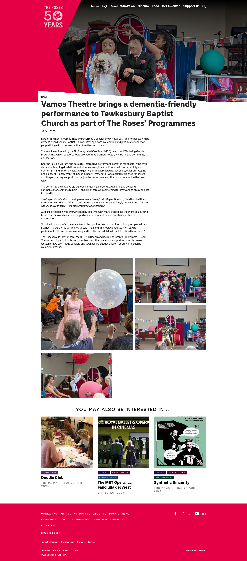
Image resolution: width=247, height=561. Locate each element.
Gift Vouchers (79, 520)
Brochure (117, 520)
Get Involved (171, 6)
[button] (87, 304)
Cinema (143, 6)
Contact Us (49, 514)
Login (105, 6)
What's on (127, 6)
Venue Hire (48, 520)
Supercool (200, 551)
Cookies (91, 542)
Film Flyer (48, 525)
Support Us (191, 6)
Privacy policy (67, 542)
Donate (114, 514)
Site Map (81, 542)
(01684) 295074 (51, 533)
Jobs (62, 520)
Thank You (99, 520)
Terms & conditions (49, 542)
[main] (123, 247)
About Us (99, 514)
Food (155, 6)
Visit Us (65, 514)
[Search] (204, 7)
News (44, 97)
